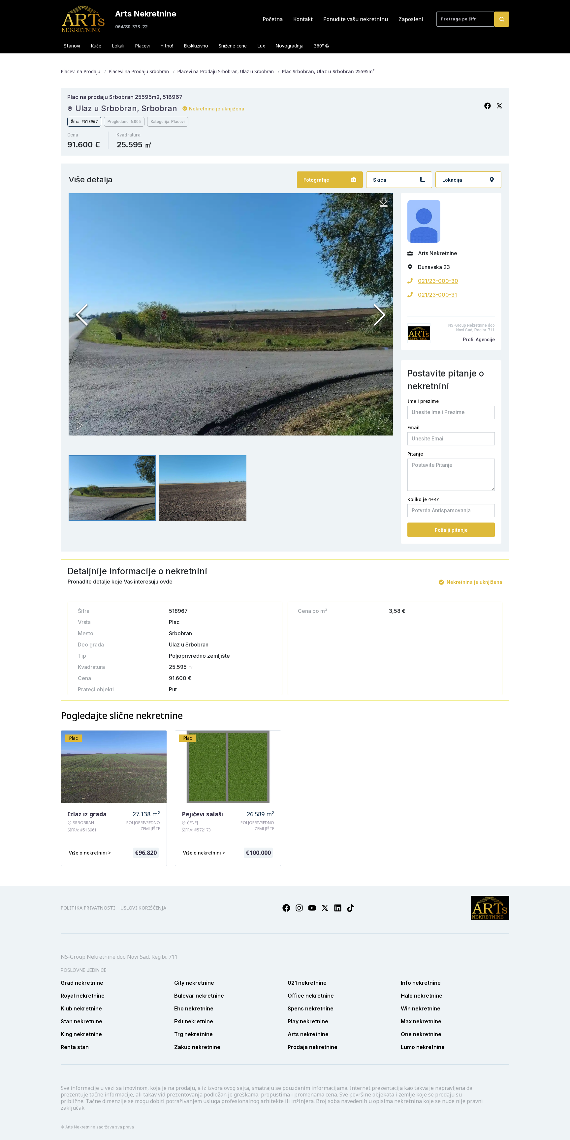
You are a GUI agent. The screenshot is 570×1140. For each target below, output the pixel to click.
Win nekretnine (420, 1008)
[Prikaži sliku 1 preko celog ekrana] (231, 314)
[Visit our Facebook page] (286, 908)
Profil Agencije (479, 339)
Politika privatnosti (88, 908)
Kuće (96, 46)
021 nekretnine (307, 982)
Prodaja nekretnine (312, 1047)
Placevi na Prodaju (80, 71)
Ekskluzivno (196, 46)
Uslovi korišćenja (143, 908)
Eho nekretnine (193, 1008)
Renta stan (75, 1047)
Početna (273, 19)
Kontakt (303, 19)
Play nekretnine (308, 1021)
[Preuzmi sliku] (384, 202)
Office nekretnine (311, 995)
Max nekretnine (421, 1021)
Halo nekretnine (421, 995)
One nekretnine (421, 1034)
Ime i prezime (423, 401)
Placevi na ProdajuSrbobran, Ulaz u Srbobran (225, 71)
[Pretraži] (501, 19)
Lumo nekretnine (423, 1047)
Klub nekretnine (81, 1008)
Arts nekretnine (308, 1034)
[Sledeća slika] (379, 315)
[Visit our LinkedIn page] (338, 908)
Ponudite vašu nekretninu (355, 19)
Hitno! (166, 46)
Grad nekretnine (82, 982)
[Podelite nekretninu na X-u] (499, 106)
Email (413, 427)
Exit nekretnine (193, 1021)
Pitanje (415, 454)
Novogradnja (289, 46)
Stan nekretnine (81, 1021)
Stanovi (72, 46)
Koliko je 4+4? (423, 499)
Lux (261, 46)
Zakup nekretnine (197, 1047)
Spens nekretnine (310, 1008)
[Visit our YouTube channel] (312, 908)
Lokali (118, 46)
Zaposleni (410, 19)
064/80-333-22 (131, 26)
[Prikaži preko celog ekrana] (381, 425)
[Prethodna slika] (82, 315)
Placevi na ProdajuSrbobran (139, 71)
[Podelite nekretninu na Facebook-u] (487, 106)
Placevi (142, 46)
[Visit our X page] (325, 908)
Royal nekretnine (83, 995)
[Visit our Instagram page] (299, 908)
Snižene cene (233, 46)
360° (319, 46)
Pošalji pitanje (451, 530)
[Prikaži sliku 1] (112, 488)
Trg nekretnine (193, 1034)
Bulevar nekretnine (199, 995)
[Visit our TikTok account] (351, 908)
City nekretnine (194, 982)
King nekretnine (81, 1034)
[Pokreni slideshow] (80, 425)
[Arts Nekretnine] (84, 19)
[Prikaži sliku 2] (202, 488)
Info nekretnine (421, 982)
